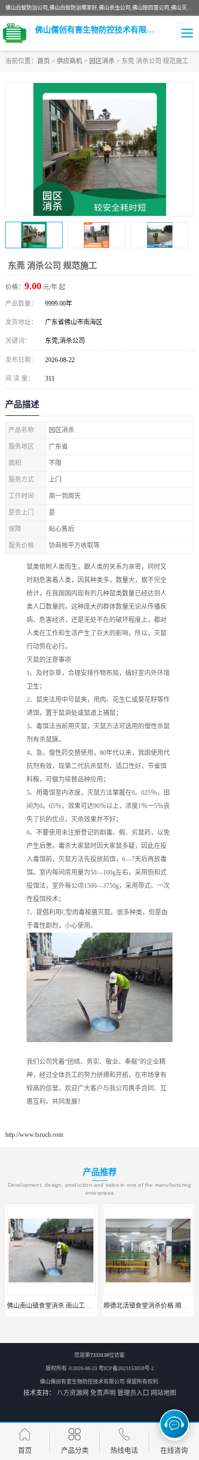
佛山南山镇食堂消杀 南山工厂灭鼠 (55, 1306)
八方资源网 (73, 1393)
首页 (43, 61)
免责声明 (103, 1393)
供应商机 (69, 61)
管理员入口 (133, 1393)
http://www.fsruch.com (34, 1134)
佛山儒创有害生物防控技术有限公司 (82, 1382)
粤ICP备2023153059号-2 (126, 1368)
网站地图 (163, 1393)
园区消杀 (102, 61)
